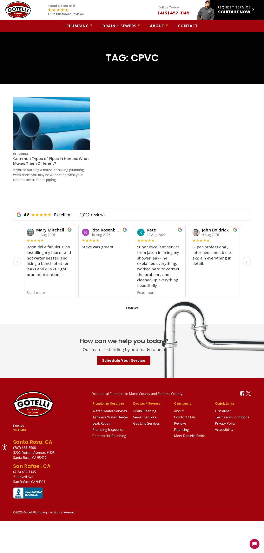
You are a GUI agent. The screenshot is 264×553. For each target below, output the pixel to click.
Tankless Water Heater (110, 417)
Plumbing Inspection (108, 429)
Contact (188, 25)
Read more (36, 292)
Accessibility (224, 429)
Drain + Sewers (119, 25)
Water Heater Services (109, 411)
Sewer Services (144, 417)
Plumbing (77, 25)
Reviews (132, 308)
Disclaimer (223, 411)
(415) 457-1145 (24, 472)
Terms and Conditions (232, 417)
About (157, 25)
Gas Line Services (146, 423)
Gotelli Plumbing (35, 512)
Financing (181, 429)
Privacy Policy (225, 423)
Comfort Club (184, 417)
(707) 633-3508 (24, 447)
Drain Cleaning (144, 411)
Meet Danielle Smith (189, 435)
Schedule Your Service (123, 360)
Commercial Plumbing (109, 435)
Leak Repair (101, 423)
